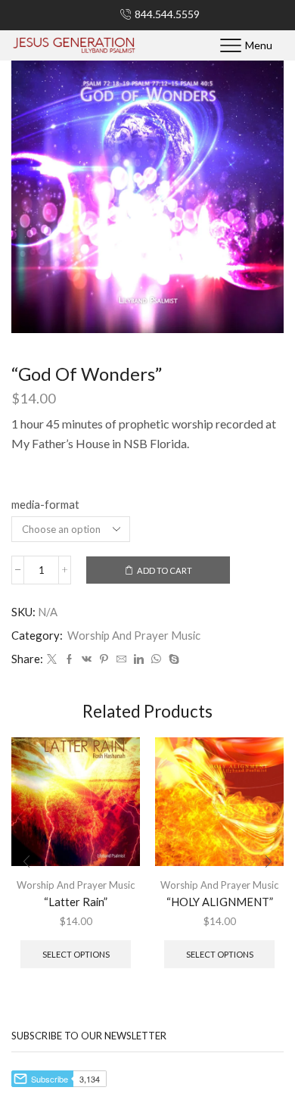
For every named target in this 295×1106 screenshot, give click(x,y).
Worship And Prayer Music (133, 635)
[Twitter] (52, 659)
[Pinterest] (104, 659)
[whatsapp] (156, 659)
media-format (45, 504)
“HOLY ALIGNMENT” (219, 901)
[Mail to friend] (121, 659)
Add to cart (164, 570)
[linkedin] (139, 659)
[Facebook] (69, 659)
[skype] (172, 659)
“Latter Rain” (75, 901)
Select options (76, 954)
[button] (26, 862)
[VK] (86, 659)
